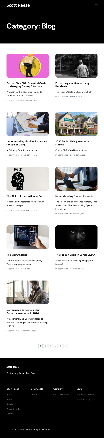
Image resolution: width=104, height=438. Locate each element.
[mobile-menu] (96, 5)
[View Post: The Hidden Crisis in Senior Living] (76, 237)
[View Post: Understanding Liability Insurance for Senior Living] (27, 124)
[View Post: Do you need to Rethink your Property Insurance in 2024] (27, 292)
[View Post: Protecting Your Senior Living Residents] (76, 66)
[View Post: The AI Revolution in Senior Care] (27, 179)
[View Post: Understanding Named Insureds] (76, 179)
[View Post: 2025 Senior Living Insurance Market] (76, 124)
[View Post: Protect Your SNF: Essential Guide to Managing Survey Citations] (27, 66)
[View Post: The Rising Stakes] (27, 237)
